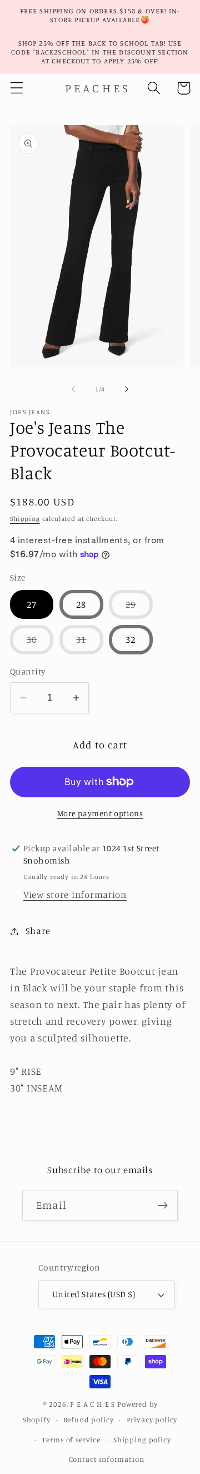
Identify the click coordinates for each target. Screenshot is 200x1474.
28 (81, 604)
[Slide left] (73, 389)
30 (40, 643)
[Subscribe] (162, 1205)
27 (32, 604)
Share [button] (38, 930)
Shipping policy (142, 1439)
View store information (75, 894)
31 (89, 643)
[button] (17, 88)
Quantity (28, 671)
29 (139, 608)
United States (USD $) (93, 1294)
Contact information (106, 1459)
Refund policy (88, 1419)
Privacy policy (152, 1419)
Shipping (25, 518)
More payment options (100, 813)
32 (131, 639)
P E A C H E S (92, 1403)
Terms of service (71, 1439)
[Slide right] (126, 389)
